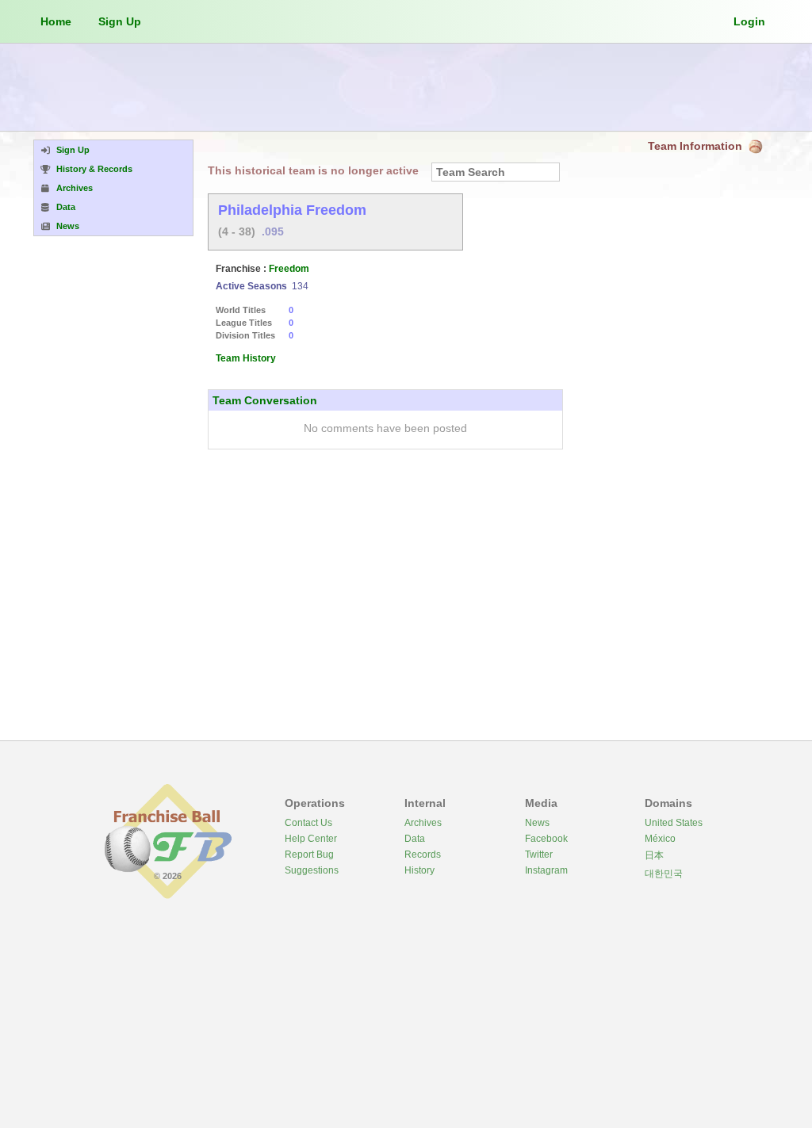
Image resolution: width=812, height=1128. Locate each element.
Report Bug (309, 854)
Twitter (539, 854)
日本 (654, 855)
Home (55, 21)
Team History (246, 358)
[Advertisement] (406, 87)
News (537, 822)
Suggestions (312, 870)
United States (674, 822)
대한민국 (664, 873)
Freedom (289, 268)
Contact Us (308, 822)
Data (414, 838)
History (419, 870)
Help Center (311, 838)
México (660, 838)
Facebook (546, 838)
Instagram (546, 870)
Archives (423, 822)
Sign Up (119, 21)
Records (422, 854)
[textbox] (495, 172)
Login (749, 21)
